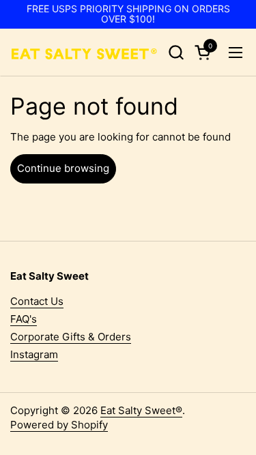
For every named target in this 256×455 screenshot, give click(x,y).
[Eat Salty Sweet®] (83, 52)
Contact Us (36, 301)
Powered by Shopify (59, 424)
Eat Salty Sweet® (141, 410)
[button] (175, 52)
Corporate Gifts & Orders (70, 336)
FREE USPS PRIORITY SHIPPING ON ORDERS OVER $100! (128, 14)
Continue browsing (63, 168)
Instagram (34, 354)
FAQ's (23, 318)
